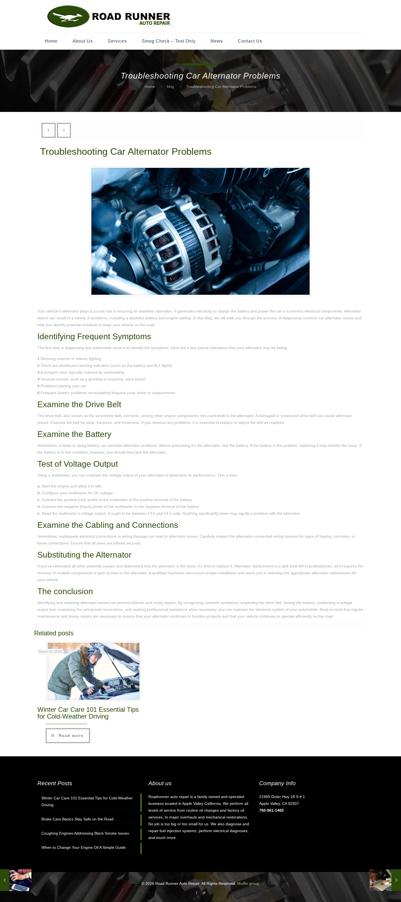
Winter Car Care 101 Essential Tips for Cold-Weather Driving (88, 713)
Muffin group (248, 883)
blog (170, 86)
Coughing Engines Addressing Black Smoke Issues (85, 833)
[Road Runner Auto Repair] (109, 16)
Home (150, 86)
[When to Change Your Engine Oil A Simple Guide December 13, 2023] (385, 880)
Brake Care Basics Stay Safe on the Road (77, 819)
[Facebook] (197, 893)
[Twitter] (204, 893)
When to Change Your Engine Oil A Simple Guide (83, 847)
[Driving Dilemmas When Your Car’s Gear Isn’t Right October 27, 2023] (15, 880)
